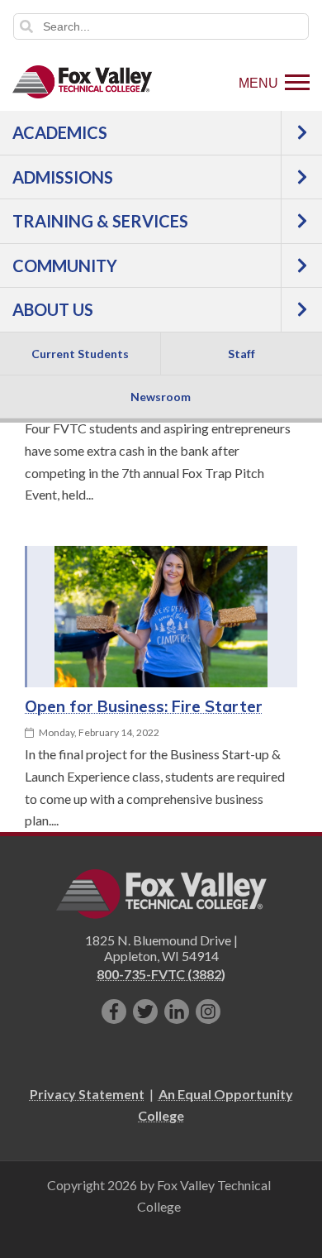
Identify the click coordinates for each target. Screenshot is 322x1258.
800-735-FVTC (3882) (161, 974)
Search (26, 26)
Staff (241, 354)
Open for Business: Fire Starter (144, 706)
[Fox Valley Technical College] (82, 81)
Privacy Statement (87, 1094)
